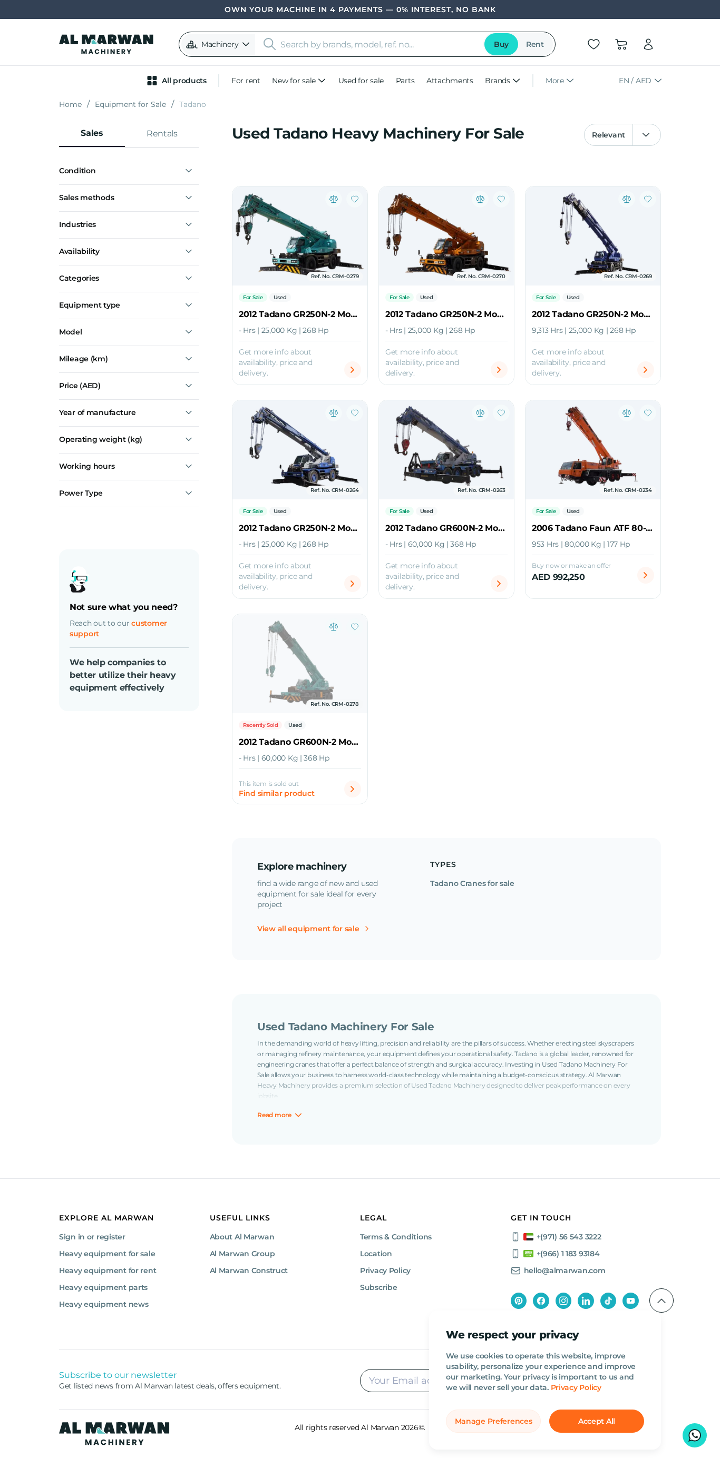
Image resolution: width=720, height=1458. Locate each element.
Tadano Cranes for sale (472, 883)
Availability (79, 251)
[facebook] (541, 1301)
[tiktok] (608, 1301)
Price (80, 385)
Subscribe (378, 1287)
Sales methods (86, 197)
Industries (77, 224)
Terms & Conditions (396, 1237)
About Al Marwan (242, 1237)
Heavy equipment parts (103, 1287)
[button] (218, 44)
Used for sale (361, 80)
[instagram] (564, 1301)
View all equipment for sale (308, 928)
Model (70, 332)
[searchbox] (378, 44)
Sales (92, 133)
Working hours (86, 466)
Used (280, 297)
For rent (245, 80)
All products (184, 80)
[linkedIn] (586, 1301)
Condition (77, 170)
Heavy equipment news (103, 1304)
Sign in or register (92, 1237)
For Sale (253, 297)
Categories (79, 278)
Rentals (162, 134)
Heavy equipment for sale (107, 1253)
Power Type (81, 493)
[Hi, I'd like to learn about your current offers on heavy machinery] (695, 1435)
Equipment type (89, 305)
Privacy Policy (576, 1387)
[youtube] (630, 1301)
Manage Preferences (493, 1421)
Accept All (596, 1421)
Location (376, 1253)
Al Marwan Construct (249, 1270)
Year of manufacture (97, 412)
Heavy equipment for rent (107, 1270)
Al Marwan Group (242, 1253)
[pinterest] (519, 1301)
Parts (405, 80)
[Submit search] (270, 44)
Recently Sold (260, 725)
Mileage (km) (83, 358)
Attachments (449, 80)
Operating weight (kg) (100, 439)
